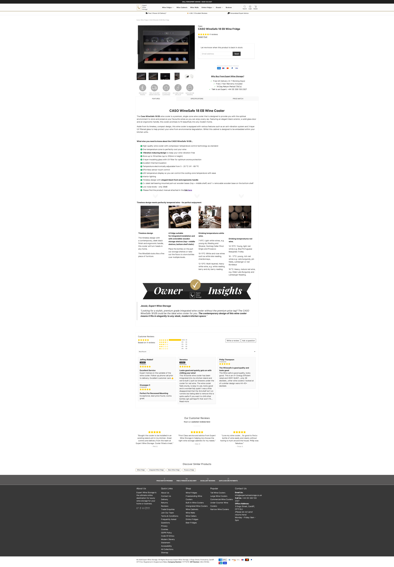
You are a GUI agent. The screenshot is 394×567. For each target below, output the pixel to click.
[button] (203, 34)
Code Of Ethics (167, 536)
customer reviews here (200, 422)
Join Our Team (167, 513)
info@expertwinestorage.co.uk (248, 495)
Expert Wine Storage (149, 560)
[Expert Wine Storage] (142, 7)
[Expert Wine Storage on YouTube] (143, 509)
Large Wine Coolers (218, 496)
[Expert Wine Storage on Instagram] (146, 509)
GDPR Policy (166, 533)
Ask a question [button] (248, 341)
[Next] (192, 47)
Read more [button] (184, 401)
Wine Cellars (191, 516)
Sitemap (164, 552)
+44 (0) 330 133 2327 (237, 89)
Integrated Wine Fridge (156, 470)
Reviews (229, 7)
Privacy (164, 526)
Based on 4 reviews (146, 342)
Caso (200, 26)
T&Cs (238, 86)
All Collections (167, 549)
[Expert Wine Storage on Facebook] (140, 509)
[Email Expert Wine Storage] (148, 509)
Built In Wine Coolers (195, 503)
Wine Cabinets (181, 7)
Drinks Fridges (207, 7)
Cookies (164, 529)
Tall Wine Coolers (217, 493)
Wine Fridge (141, 470)
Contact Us (166, 496)
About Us (165, 493)
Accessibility (166, 546)
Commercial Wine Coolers (221, 499)
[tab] (156, 99)
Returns (164, 503)
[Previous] (139, 47)
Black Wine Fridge (174, 470)
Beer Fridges (191, 523)
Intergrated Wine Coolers (197, 506)
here (190, 190)
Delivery (164, 499)
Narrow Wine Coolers (219, 509)
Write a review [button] (233, 341)
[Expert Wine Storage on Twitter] (137, 509)
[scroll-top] (197, 553)
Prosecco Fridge (189, 470)
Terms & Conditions (169, 516)
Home (138, 20)
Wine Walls (194, 7)
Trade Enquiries (168, 509)
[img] (157, 366)
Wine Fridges (167, 7)
